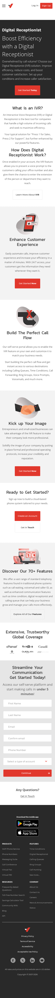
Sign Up (46, 5)
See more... (35, 875)
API (3, 916)
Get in (27, 527)
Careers (33, 897)
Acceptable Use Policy (27, 952)
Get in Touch (27, 796)
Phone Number (17, 750)
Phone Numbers (9, 854)
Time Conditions (37, 849)
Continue (26, 773)
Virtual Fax (7, 870)
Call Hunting (35, 870)
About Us (34, 887)
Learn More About (27, 194)
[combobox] (27, 761)
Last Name (14, 715)
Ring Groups (35, 865)
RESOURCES (7, 882)
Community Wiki (10, 905)
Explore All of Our (28, 614)
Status (32, 908)
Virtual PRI (7, 875)
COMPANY (34, 882)
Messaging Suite (9, 859)
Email (11, 727)
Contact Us (34, 892)
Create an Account (27, 516)
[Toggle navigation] (4, 6)
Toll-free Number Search (13, 895)
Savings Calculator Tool (12, 900)
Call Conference (9, 865)
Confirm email (16, 738)
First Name (14, 703)
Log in (35, 5)
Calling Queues (37, 859)
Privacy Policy (27, 936)
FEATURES (34, 844)
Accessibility (27, 946)
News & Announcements (41, 903)
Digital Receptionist (39, 854)
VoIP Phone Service (11, 849)
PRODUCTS (7, 844)
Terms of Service (27, 941)
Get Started (27, 90)
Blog (4, 911)
